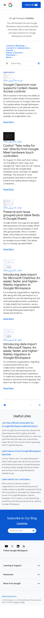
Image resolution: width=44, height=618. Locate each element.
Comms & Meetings (16, 46)
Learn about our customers (16, 479)
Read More (8, 122)
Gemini (10, 50)
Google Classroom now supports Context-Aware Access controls (20, 88)
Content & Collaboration (18, 48)
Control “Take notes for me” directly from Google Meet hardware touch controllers (21, 151)
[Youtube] (6, 546)
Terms (22, 602)
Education (11, 55)
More (9, 57)
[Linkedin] (18, 546)
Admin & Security (15, 53)
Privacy (16, 602)
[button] (22, 565)
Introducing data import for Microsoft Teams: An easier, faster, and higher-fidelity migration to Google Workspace (21, 351)
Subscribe (31, 4)
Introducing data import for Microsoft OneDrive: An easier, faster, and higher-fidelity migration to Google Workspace (21, 281)
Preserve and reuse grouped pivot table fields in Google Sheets (21, 215)
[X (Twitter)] (12, 546)
